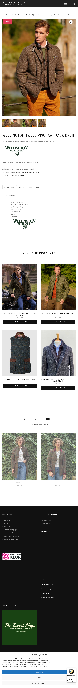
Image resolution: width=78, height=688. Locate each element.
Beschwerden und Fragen (11, 539)
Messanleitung (46, 523)
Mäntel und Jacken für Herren (35, 15)
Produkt (19, 483)
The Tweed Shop (14, 3)
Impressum (7, 526)
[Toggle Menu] (65, 3)
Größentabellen (46, 520)
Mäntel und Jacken (17, 15)
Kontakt (6, 523)
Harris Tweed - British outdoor (14, 5)
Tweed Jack (14, 175)
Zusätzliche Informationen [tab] (29, 187)
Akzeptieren (39, 672)
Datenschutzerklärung (10, 533)
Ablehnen (39, 678)
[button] (75, 655)
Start (8, 15)
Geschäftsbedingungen (10, 530)
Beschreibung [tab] (9, 187)
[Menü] (75, 669)
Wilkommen (7, 520)
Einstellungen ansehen (39, 683)
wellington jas (22, 175)
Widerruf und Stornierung (11, 536)
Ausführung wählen (20, 322)
